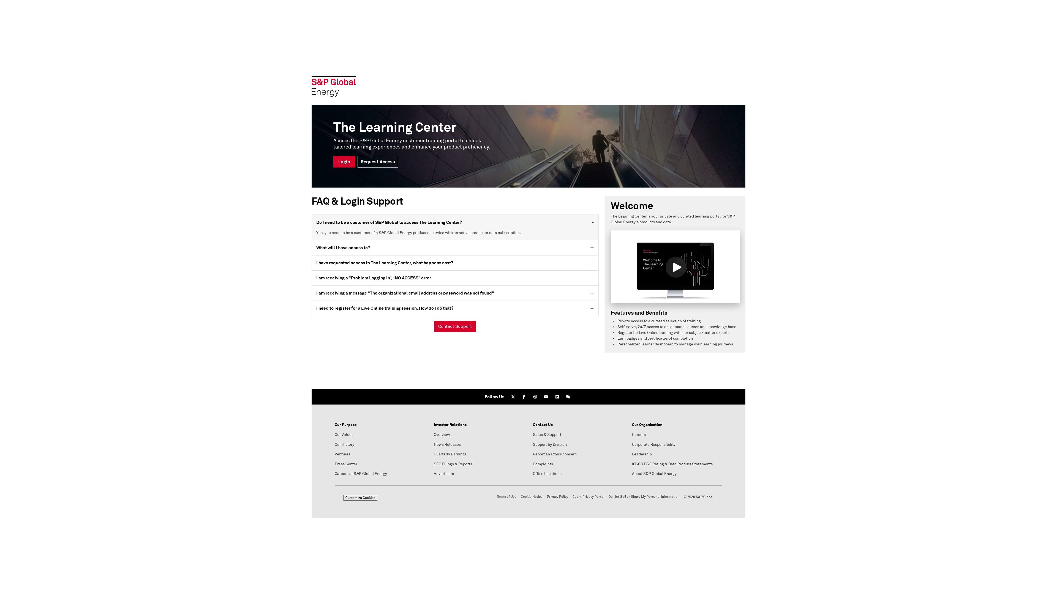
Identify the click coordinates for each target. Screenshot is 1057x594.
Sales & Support (547, 434)
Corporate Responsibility (653, 444)
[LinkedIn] (557, 396)
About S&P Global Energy (654, 473)
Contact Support (455, 326)
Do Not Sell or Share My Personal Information (644, 497)
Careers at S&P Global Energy (361, 473)
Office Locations (547, 473)
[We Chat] (568, 396)
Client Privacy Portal (588, 497)
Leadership (642, 454)
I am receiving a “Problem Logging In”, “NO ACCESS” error (373, 278)
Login (344, 162)
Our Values (344, 434)
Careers (639, 434)
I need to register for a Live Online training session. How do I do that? (384, 308)
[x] (513, 396)
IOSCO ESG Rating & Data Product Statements (672, 464)
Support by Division (550, 444)
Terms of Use (506, 497)
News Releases (447, 444)
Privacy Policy (557, 497)
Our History (344, 444)
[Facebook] (524, 396)
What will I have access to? (343, 248)
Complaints (543, 464)
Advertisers (444, 473)
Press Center (346, 464)
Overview (442, 434)
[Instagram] (535, 396)
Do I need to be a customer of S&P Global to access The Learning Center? (389, 222)
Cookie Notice (532, 497)
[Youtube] (546, 396)
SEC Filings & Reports (453, 464)
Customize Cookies (360, 498)
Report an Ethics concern (555, 454)
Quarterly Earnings (450, 454)
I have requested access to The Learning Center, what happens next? (384, 263)
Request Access (378, 162)
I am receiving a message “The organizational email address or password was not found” (405, 293)
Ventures (342, 454)
